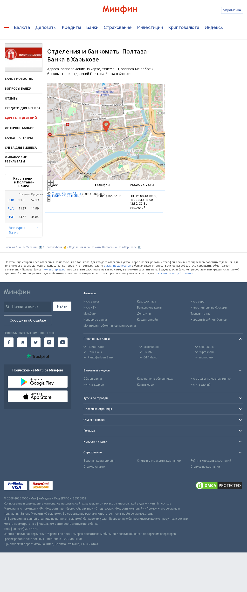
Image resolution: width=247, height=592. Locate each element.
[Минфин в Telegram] (22, 342)
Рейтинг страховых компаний (211, 460)
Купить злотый (201, 384)
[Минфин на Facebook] (9, 342)
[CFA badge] (65, 485)
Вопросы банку (18, 89)
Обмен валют (92, 378)
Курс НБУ (89, 307)
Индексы (214, 27)
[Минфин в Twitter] (36, 342)
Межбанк (89, 313)
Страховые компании (205, 466)
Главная (10, 247)
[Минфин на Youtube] (63, 342)
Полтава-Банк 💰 (56, 247)
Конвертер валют (95, 319)
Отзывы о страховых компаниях (159, 460)
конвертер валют (55, 269)
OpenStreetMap (66, 193)
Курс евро (197, 301)
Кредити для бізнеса (22, 108)
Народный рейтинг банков (209, 319)
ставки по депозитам (117, 265)
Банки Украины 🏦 (30, 247)
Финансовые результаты (16, 159)
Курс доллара (146, 301)
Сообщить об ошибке (28, 320)
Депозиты (45, 27)
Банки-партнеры (19, 138)
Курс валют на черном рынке (211, 378)
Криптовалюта (183, 27)
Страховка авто (94, 466)
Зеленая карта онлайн (99, 460)
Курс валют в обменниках (155, 378)
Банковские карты (149, 307)
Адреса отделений (21, 118)
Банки (92, 27)
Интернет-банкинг (20, 128)
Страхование (118, 27)
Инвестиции (150, 27)
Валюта (22, 27)
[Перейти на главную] (124, 10)
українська (232, 10)
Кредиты (71, 27)
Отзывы (11, 98)
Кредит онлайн (147, 319)
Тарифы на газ (200, 313)
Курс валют (91, 301)
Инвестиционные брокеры (209, 307)
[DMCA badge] (219, 485)
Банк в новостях (19, 79)
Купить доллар (93, 384)
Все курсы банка (17, 230)
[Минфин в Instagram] (49, 342)
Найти (62, 306)
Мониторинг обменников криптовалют (109, 325)
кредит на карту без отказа (175, 273)
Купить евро (145, 384)
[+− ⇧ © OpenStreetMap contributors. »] (106, 131)
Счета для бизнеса (21, 148)
